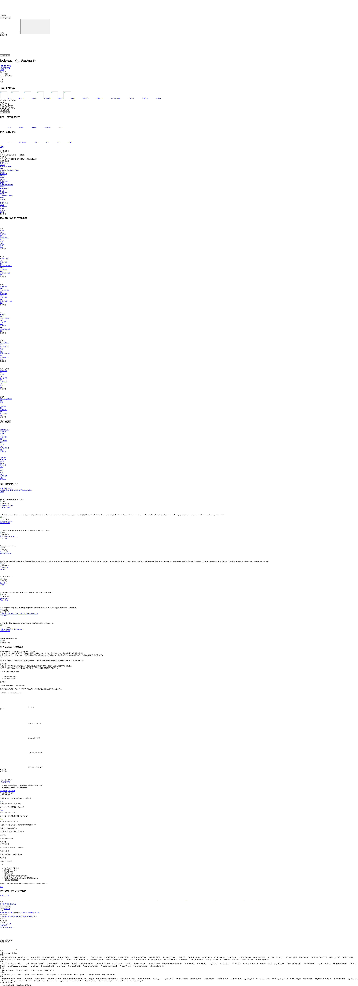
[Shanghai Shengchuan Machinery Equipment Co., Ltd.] (50, 900)
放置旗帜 (28, 916)
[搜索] (35, 26)
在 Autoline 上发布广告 (7, 916)
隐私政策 (11, 912)
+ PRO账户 (11, 791)
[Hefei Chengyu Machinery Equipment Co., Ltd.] (208, 900)
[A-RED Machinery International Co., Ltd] (7, 900)
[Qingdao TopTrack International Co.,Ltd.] (79, 900)
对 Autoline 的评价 (27, 912)
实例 (1, 801)
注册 (1, 887)
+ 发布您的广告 (5, 782)
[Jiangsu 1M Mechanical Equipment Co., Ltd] (237, 900)
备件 (2, 146)
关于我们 (3, 904)
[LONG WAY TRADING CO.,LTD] (251, 900)
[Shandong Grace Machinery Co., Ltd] (21, 900)
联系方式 (13, 904)
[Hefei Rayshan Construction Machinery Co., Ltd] (108, 900)
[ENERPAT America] (122, 900)
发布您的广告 (5, 110)
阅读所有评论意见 (6, 488)
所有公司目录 (4, 895)
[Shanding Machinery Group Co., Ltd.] (222, 900)
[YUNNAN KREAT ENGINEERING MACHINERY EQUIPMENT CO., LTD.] (93, 900)
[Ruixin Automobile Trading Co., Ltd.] (151, 900)
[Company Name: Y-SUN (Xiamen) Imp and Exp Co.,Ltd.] (36, 900)
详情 (1, 810)
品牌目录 (36, 912)
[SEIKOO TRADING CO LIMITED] (179, 900)
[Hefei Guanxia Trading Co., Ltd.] (165, 900)
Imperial (7, 909)
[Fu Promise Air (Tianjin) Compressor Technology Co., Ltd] (136, 900)
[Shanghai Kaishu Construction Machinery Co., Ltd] (265, 900)
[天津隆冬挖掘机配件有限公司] (194, 900)
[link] (179, 102)
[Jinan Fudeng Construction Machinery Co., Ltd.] (280, 900)
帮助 (7, 904)
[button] (179, 45)
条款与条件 (3, 912)
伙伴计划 (34, 916)
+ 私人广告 (3, 791)
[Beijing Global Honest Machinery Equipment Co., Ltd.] (64, 900)
